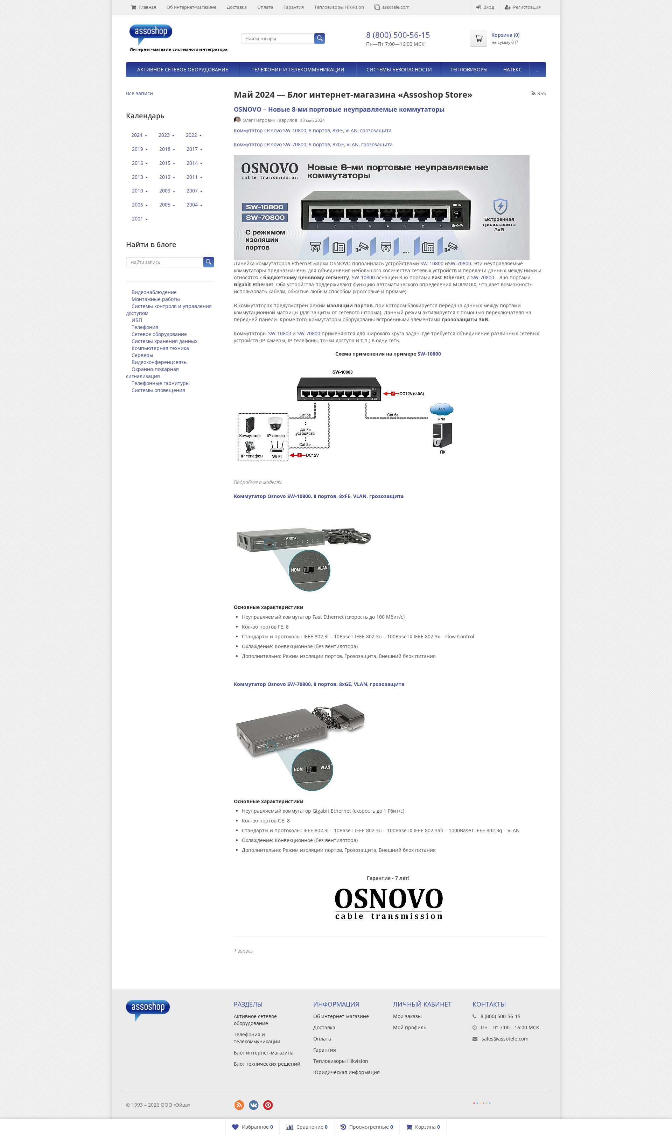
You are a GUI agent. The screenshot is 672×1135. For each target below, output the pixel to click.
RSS (541, 93)
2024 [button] (137, 135)
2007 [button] (193, 190)
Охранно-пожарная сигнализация (152, 372)
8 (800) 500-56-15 (398, 34)
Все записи (139, 93)
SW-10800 (431, 263)
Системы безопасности (399, 69)
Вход (488, 7)
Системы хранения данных (164, 341)
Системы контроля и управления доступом (169, 309)
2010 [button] (138, 190)
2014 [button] (193, 163)
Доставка (237, 7)
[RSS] (239, 1105)
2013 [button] (138, 177)
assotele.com (396, 7)
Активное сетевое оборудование (182, 69)
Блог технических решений (267, 1063)
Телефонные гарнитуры (161, 383)
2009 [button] (165, 190)
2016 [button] (138, 163)
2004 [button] (193, 204)
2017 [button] (193, 149)
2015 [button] (165, 163)
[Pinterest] (268, 1105)
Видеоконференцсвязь (159, 362)
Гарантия (294, 7)
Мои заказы (407, 1016)
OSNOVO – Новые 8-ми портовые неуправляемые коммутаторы (339, 109)
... (538, 69)
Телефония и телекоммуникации (298, 69)
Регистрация (527, 7)
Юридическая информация (346, 1072)
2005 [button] (165, 204)
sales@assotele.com (505, 1038)
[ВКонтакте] (253, 1105)
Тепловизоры (469, 69)
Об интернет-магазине (191, 7)
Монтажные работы (156, 299)
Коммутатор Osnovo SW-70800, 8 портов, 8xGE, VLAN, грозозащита (313, 144)
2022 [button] (192, 135)
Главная (147, 7)
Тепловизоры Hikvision (339, 7)
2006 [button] (138, 204)
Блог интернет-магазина (264, 1052)
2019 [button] (138, 149)
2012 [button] (165, 177)
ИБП (137, 320)
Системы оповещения (158, 390)
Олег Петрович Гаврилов (270, 120)
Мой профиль (409, 1027)
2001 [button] (138, 218)
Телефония (145, 327)
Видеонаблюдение (154, 292)
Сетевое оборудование (159, 334)
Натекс (512, 69)
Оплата (265, 7)
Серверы (142, 355)
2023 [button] (165, 135)
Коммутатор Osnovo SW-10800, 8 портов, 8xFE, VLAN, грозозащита (313, 130)
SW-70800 (459, 263)
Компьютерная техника (160, 348)
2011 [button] (193, 177)
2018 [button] (165, 149)
